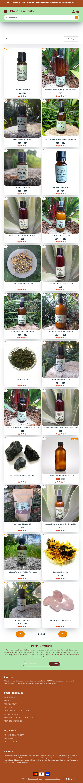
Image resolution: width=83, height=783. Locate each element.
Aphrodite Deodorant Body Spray (22, 316)
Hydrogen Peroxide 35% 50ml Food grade (22, 557)
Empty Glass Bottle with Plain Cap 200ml (60, 460)
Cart (77, 11)
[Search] (76, 17)
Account (73, 11)
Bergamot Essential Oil (22, 605)
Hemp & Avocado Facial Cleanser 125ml (22, 220)
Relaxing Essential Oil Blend (22, 123)
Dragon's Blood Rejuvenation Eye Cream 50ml (60, 508)
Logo (22, 11)
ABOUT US (8, 700)
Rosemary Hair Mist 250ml (60, 220)
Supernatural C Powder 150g (22, 508)
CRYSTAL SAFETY (11, 742)
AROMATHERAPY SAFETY (14, 735)
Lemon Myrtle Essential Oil (60, 364)
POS (40, 779)
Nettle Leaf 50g (22, 364)
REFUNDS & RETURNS (13, 721)
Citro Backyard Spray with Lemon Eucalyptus (60, 123)
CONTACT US (9, 697)
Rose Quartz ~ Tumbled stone (60, 605)
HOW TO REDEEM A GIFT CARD (16, 711)
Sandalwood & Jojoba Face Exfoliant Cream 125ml (60, 412)
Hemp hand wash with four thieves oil (60, 316)
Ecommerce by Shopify (53, 779)
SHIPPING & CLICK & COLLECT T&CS (18, 717)
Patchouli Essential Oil (22, 172)
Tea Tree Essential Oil (60, 172)
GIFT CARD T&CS (11, 714)
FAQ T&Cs (8, 707)
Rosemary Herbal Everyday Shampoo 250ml (60, 73)
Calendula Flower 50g (60, 557)
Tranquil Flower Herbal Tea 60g (22, 268)
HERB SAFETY (9, 738)
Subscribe (54, 664)
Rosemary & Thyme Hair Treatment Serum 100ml (22, 412)
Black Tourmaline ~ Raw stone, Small (22, 460)
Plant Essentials (33, 779)
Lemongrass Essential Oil (22, 73)
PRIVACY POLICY (11, 704)
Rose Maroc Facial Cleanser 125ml (60, 268)
